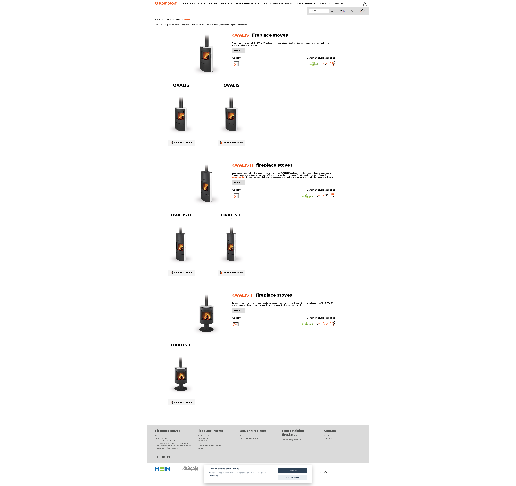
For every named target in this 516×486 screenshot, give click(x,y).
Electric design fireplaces (249, 438)
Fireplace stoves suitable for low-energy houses (173, 446)
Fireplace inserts (210, 430)
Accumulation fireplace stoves (166, 441)
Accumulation (238, 177)
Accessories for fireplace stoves (166, 448)
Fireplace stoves (167, 430)
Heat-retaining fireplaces (291, 440)
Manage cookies (293, 477)
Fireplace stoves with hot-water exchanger (171, 443)
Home (158, 19)
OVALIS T (181, 345)
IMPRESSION (202, 438)
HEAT (199, 443)
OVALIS (187, 19)
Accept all (292, 470)
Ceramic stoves (172, 19)
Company (328, 438)
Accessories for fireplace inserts (209, 446)
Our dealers (328, 436)
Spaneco (328, 472)
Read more (239, 50)
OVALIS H (181, 215)
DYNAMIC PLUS (203, 441)
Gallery (200, 448)
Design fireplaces (253, 430)
